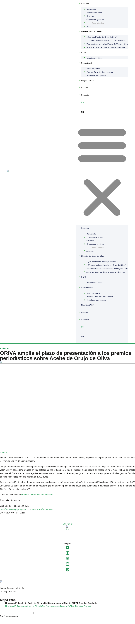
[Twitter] (67, 547)
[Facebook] (67, 553)
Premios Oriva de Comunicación (99, 72)
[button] (102, 171)
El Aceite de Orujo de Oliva (92, 31)
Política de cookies (43, 612)
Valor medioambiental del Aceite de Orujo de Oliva (107, 44)
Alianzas (89, 26)
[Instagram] (67, 558)
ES (82, 102)
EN (82, 112)
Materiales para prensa (96, 75)
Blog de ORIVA (87, 80)
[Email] (67, 564)
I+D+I (83, 52)
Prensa (3, 452)
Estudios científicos (94, 58)
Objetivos (90, 16)
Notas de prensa (93, 69)
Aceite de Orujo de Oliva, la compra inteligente (105, 47)
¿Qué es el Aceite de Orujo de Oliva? (101, 37)
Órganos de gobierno (95, 19)
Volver (5, 348)
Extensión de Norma (94, 13)
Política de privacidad (23, 612)
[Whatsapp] (67, 569)
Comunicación (87, 63)
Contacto (85, 95)
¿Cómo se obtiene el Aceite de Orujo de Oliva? (106, 40)
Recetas (84, 88)
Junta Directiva (98, 23)
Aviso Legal (5, 612)
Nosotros (85, 4)
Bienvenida (91, 9)
